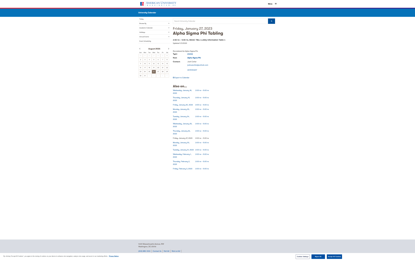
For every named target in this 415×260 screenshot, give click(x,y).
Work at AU (176, 251)
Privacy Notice (114, 256)
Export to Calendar (181, 78)
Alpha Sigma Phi (194, 58)
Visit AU (166, 251)
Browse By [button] (142, 23)
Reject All (318, 256)
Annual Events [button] (144, 37)
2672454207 (192, 70)
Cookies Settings (302, 256)
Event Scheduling (145, 41)
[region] (207, 256)
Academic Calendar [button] (146, 28)
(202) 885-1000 (144, 251)
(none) (190, 54)
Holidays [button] (142, 32)
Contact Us (157, 251)
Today (141, 19)
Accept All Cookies (334, 256)
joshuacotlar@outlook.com (197, 65)
